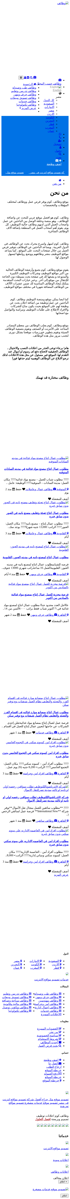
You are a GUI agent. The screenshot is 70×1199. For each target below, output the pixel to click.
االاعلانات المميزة (51, 1014)
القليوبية (61, 533)
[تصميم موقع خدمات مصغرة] (51, 1189)
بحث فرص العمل (48, 1045)
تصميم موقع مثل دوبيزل (17, 172)
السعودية (49, 103)
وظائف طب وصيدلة (24, 87)
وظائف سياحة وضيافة (15, 1000)
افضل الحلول (43, 1119)
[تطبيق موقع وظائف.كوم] (67, 1093)
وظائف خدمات (27, 101)
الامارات (49, 107)
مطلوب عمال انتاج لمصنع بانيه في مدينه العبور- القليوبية (36, 557)
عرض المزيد (28, 108)
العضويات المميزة (48, 1028)
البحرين (49, 120)
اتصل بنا (53, 1063)
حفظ (18, 489)
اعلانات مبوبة (61, 1160)
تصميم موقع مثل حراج (55, 1099)
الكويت (50, 117)
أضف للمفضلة (60, 498)
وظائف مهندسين (48, 1000)
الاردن (50, 113)
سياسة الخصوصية (48, 1035)
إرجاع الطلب (53, 1066)
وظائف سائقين (44, 820)
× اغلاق (63, 1181)
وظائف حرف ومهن (24, 94)
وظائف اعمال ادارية (47, 1007)
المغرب (49, 127)
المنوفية (61, 489)
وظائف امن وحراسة (46, 1003)
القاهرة (62, 614)
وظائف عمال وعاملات (39, 489)
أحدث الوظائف (49, 1042)
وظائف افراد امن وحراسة (38, 773)
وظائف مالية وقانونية (16, 1003)
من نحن (56, 183)
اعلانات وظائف (60, 1171)
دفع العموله (51, 1073)
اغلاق (64, 1195)
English (57, 90)
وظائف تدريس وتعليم (23, 91)
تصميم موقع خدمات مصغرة (41, 1102)
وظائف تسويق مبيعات (23, 97)
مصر (51, 110)
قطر (51, 124)
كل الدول (48, 100)
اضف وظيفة (51, 1059)
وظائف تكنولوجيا (26, 104)
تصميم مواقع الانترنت (56, 1148)
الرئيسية (28, 84)
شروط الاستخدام (48, 1038)
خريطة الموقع (53, 1070)
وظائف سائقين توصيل (15, 1007)
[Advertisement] (35, 40)
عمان (51, 130)
